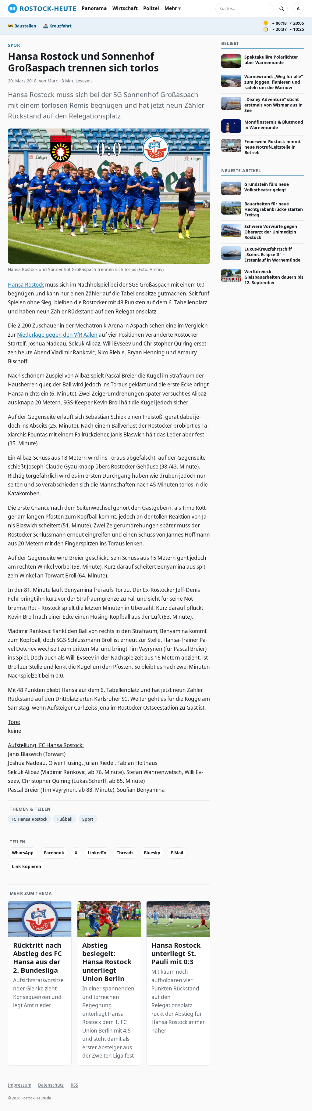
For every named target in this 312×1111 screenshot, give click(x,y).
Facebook (54, 853)
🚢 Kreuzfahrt (57, 26)
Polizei (151, 8)
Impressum (19, 1085)
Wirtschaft (125, 8)
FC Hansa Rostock (29, 819)
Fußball (65, 819)
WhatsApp (23, 853)
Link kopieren (26, 866)
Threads (125, 853)
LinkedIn (97, 853)
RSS (74, 1085)
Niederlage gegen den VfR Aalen (57, 334)
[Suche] (281, 8)
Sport (15, 45)
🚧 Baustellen (22, 26)
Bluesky (152, 853)
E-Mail (177, 853)
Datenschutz (51, 1085)
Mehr (171, 8)
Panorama (94, 8)
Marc (53, 81)
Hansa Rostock (26, 284)
